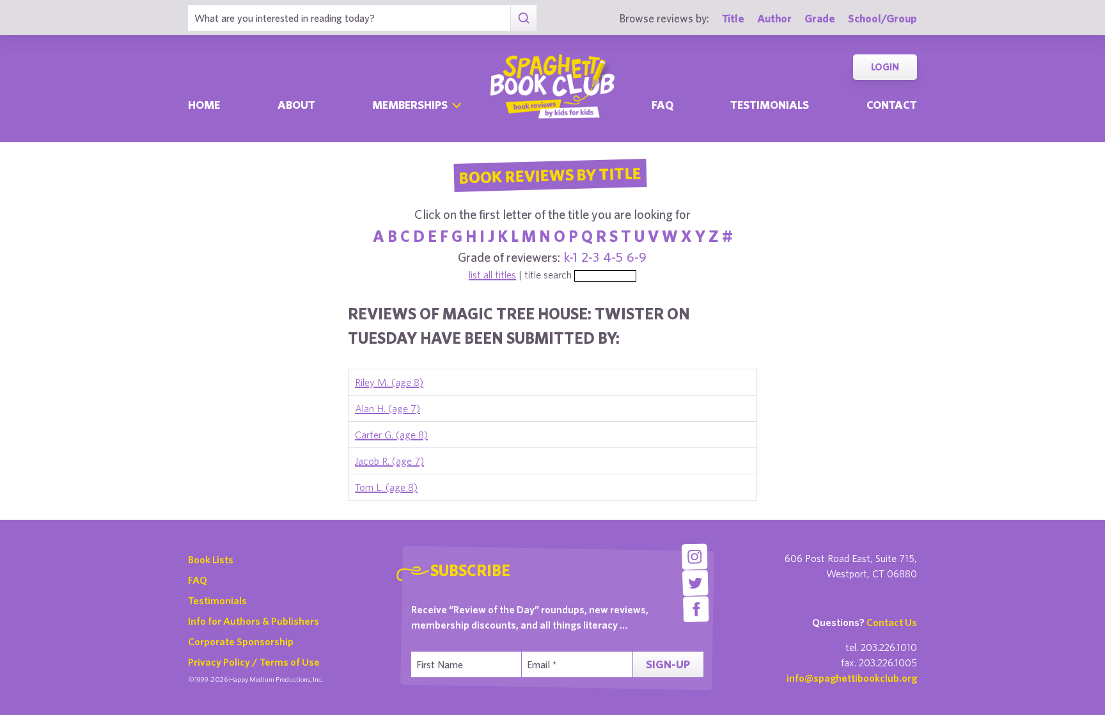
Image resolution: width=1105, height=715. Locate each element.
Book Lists (210, 559)
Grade (819, 18)
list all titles (492, 274)
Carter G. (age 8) (391, 434)
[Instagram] (694, 556)
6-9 (637, 257)
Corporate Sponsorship (241, 641)
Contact (891, 104)
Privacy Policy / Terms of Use (254, 662)
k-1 (570, 257)
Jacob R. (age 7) (389, 461)
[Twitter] (695, 583)
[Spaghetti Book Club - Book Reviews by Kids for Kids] (552, 86)
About (296, 104)
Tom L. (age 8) (386, 487)
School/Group (882, 18)
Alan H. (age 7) (387, 408)
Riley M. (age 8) (389, 382)
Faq (662, 104)
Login (885, 66)
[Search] (523, 18)
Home (204, 104)
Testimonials (769, 104)
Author (774, 18)
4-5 (613, 257)
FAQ (197, 580)
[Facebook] (696, 609)
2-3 (590, 257)
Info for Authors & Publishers (253, 621)
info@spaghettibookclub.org (852, 678)
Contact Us (891, 622)
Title (733, 18)
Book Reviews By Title (549, 174)
